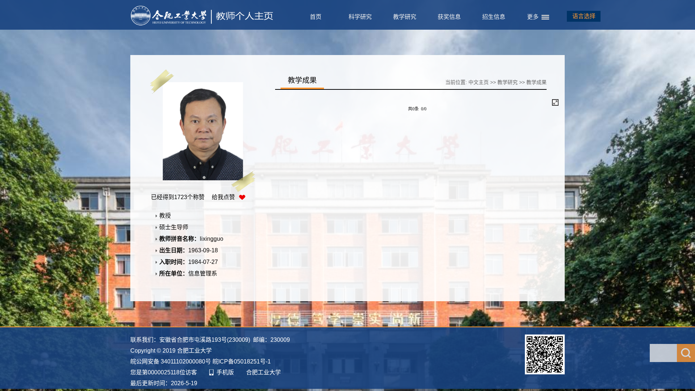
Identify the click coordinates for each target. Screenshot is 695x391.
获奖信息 (449, 17)
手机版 (225, 372)
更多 (533, 17)
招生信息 (493, 17)
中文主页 (478, 82)
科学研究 (360, 17)
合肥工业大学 (263, 372)
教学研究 (404, 17)
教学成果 (536, 82)
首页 (315, 17)
